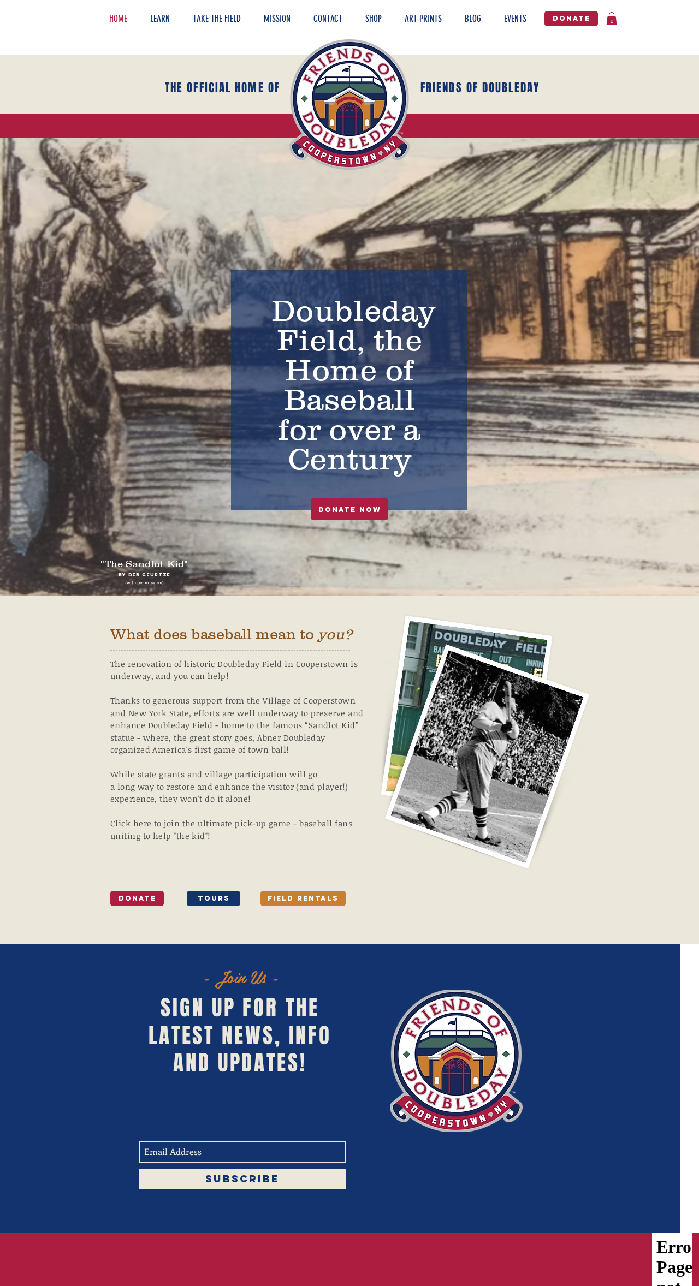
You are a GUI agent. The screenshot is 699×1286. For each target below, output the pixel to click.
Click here (131, 823)
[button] (166, 19)
